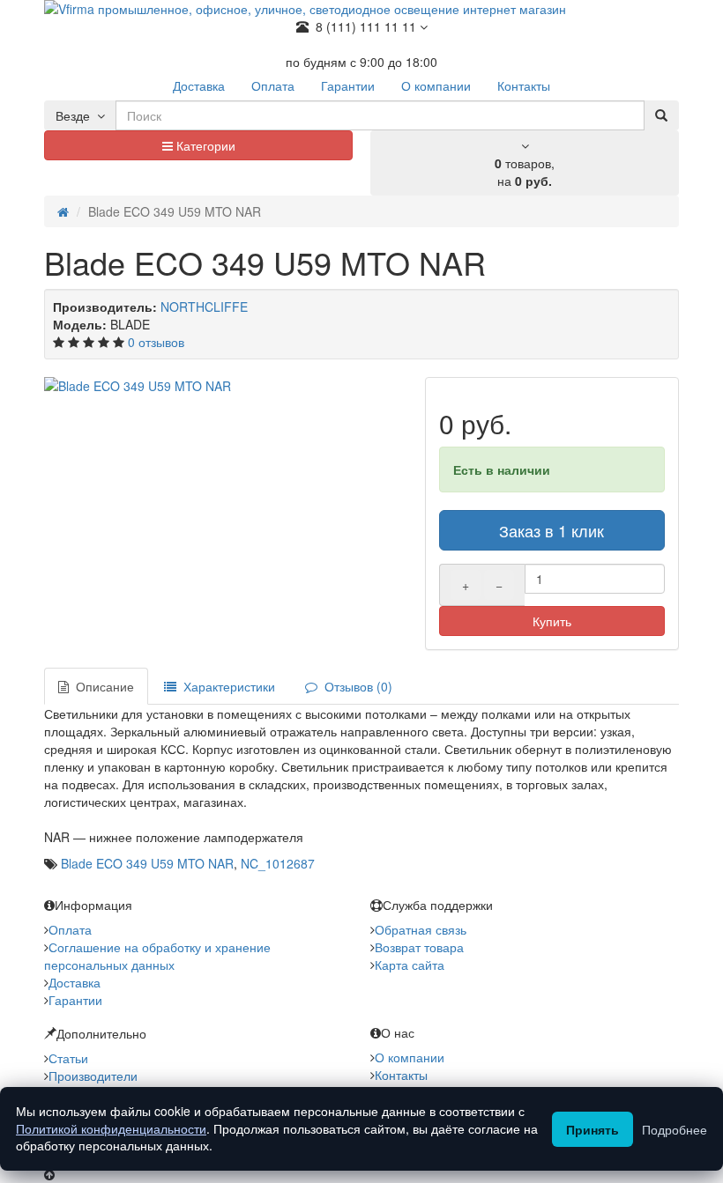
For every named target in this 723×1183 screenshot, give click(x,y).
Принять (592, 1129)
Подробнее (674, 1129)
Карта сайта (409, 964)
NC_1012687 (278, 863)
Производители (93, 1075)
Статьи (68, 1058)
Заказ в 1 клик (551, 530)
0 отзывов (156, 342)
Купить (552, 621)
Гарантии (75, 1000)
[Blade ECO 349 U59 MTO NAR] (225, 386)
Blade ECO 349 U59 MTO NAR (147, 863)
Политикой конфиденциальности (111, 1128)
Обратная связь (420, 929)
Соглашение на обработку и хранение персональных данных (157, 955)
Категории (204, 145)
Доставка (74, 982)
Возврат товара (419, 947)
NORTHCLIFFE (204, 306)
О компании (409, 1057)
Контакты (401, 1074)
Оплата (70, 929)
